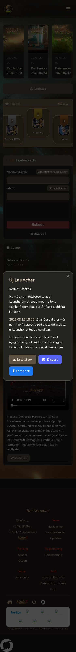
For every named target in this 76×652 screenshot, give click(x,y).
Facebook (23, 371)
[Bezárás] (68, 276)
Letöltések (24, 359)
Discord (52, 359)
